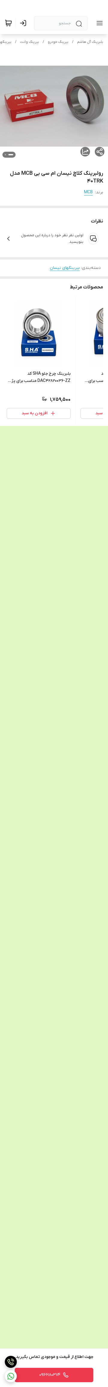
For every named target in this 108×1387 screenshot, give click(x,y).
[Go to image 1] (10, 154)
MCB (88, 192)
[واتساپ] (11, 1376)
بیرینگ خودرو (58, 42)
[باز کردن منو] (98, 23)
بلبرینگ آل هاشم (90, 42)
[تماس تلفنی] (11, 1362)
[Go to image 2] (5, 154)
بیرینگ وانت (29, 42)
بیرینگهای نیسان (65, 268)
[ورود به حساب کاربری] (24, 23)
